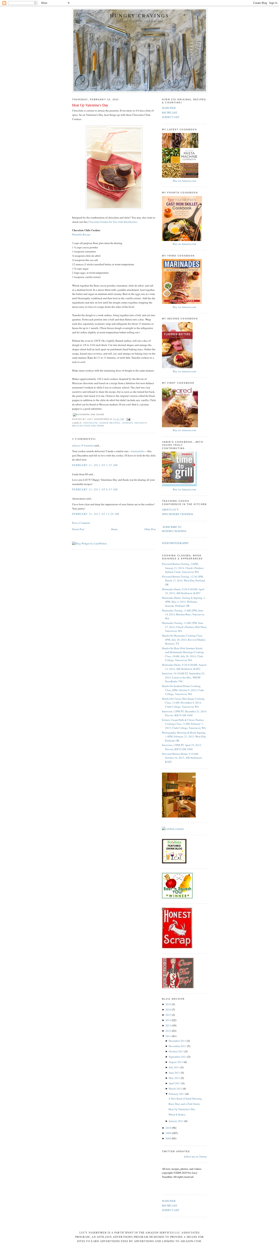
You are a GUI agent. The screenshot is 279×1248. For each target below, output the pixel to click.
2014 (168, 1020)
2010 (168, 1128)
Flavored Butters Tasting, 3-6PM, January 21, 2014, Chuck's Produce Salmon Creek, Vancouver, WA (183, 568)
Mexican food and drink (88, 426)
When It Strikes (177, 1114)
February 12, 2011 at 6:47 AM (95, 489)
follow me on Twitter (195, 1156)
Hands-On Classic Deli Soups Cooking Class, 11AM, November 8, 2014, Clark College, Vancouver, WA (183, 702)
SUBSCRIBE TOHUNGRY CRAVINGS (174, 529)
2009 (168, 1133)
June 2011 (175, 1072)
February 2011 (177, 1094)
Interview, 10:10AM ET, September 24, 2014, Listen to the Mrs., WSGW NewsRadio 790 (183, 677)
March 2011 (176, 1088)
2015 (168, 1015)
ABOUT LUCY (170, 509)
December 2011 (178, 1041)
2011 (168, 1036)
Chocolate (90, 423)
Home (114, 529)
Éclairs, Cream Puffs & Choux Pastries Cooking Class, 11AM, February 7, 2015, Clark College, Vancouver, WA (184, 724)
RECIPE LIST (169, 112)
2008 (168, 1138)
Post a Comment (81, 523)
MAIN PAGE (169, 108)
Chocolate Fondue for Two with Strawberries (112, 222)
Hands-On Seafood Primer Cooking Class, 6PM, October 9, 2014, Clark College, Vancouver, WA (183, 690)
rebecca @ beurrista (83, 445)
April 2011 (175, 1083)
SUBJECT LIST (170, 117)
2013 (168, 1025)
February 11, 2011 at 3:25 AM (95, 465)
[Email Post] (128, 419)
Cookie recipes (109, 423)
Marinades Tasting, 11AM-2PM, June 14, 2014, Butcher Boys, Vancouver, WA (183, 614)
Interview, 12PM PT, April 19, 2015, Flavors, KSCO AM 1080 (182, 747)
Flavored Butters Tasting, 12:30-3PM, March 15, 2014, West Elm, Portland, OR (183, 580)
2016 (168, 1009)
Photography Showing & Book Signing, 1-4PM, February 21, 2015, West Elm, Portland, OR (184, 736)
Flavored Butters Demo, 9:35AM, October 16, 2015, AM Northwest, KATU (182, 758)
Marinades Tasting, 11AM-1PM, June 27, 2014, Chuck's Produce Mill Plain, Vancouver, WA (184, 627)
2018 (168, 1004)
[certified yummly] (173, 829)
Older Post (150, 529)
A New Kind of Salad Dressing (185, 1098)
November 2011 (178, 1046)
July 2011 (174, 1067)
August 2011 (176, 1062)
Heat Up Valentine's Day (90, 105)
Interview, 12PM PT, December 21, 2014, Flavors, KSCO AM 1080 (184, 713)
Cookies (127, 423)
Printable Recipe (81, 234)
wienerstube (137, 451)
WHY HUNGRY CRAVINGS (177, 514)
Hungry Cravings (139, 15)
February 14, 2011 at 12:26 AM (95, 514)
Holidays (141, 423)
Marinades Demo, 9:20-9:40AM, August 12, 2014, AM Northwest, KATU (184, 667)
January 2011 (176, 1121)
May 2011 (175, 1078)
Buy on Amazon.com (184, 181)
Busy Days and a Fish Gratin (184, 1104)
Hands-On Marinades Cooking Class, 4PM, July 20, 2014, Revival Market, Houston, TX (184, 639)
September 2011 (178, 1056)
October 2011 (176, 1051)
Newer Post (78, 529)
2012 (168, 1031)
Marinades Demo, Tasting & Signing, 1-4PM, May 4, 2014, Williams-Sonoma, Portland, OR (184, 602)
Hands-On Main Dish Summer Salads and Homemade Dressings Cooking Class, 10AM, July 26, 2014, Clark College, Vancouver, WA (183, 654)
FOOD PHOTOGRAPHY (175, 543)
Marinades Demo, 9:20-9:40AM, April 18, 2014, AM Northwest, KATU (183, 591)
